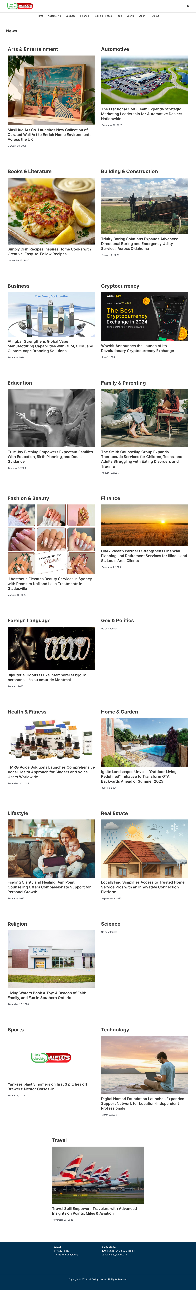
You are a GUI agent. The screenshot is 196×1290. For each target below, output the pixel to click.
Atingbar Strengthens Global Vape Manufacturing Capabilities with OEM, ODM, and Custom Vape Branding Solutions (50, 346)
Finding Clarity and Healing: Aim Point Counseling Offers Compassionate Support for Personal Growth (49, 887)
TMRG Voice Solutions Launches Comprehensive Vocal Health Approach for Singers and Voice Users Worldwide (51, 772)
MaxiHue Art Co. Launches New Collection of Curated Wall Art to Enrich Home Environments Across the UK (49, 135)
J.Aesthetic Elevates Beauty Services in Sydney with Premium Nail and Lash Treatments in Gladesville (50, 584)
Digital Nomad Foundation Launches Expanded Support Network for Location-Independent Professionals (142, 1103)
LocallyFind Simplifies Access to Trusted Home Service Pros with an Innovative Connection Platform (143, 887)
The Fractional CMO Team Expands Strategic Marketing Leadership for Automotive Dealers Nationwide (141, 114)
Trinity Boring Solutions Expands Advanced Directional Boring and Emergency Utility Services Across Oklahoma (139, 244)
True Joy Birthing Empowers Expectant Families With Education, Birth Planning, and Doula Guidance (50, 457)
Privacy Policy (61, 1250)
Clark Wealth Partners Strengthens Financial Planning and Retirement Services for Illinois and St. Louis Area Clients (144, 556)
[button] (188, 6)
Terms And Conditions (66, 1254)
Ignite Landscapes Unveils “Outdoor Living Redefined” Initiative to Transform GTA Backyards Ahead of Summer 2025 (139, 776)
